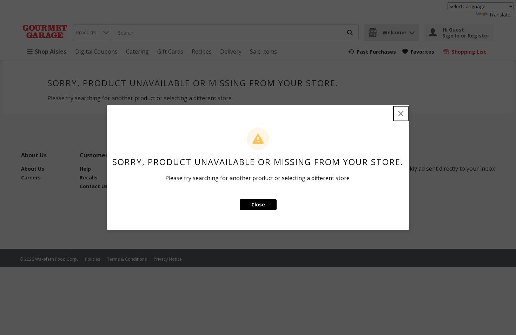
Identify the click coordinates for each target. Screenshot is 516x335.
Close (258, 204)
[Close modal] (400, 113)
